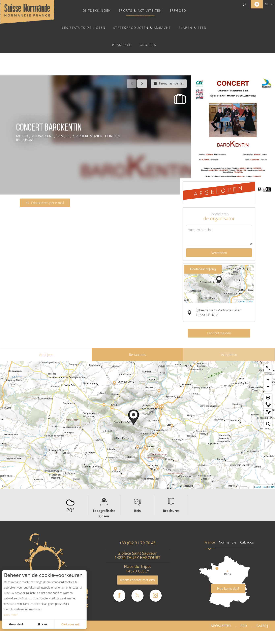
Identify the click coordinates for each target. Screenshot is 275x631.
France (210, 542)
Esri (265, 486)
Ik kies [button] (42, 624)
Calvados (247, 542)
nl (266, 4)
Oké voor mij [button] (70, 624)
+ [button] (268, 379)
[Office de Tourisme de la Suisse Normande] (27, 11)
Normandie (227, 542)
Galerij (262, 626)
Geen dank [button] (16, 624)
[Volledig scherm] (268, 368)
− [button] (268, 386)
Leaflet (241, 301)
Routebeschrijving (203, 269)
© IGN (250, 301)
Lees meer (11, 615)
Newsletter (221, 626)
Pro (243, 626)
